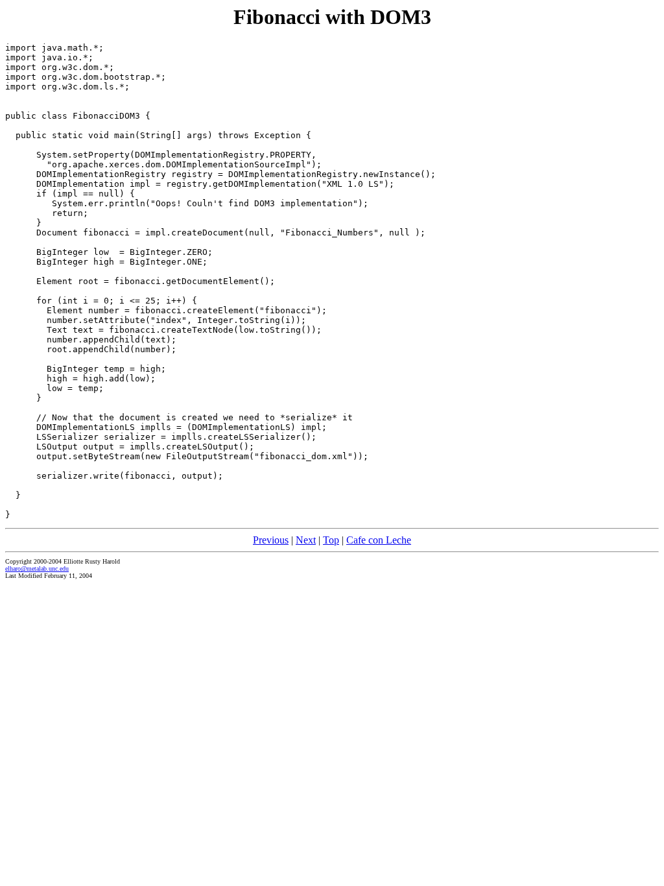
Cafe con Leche (378, 539)
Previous (271, 539)
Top (331, 539)
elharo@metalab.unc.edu (37, 568)
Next (306, 539)
